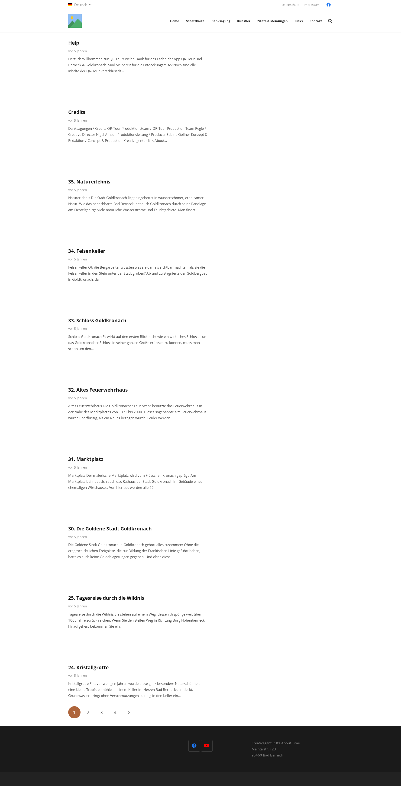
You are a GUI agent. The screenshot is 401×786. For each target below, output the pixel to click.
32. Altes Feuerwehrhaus (98, 389)
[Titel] (75, 21)
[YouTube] (207, 746)
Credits (76, 112)
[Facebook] (328, 4)
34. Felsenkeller (86, 251)
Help (73, 43)
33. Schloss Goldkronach (97, 320)
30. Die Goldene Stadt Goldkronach (110, 528)
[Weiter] (129, 712)
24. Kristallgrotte (88, 667)
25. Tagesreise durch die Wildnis (106, 598)
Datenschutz (290, 5)
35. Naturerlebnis (89, 181)
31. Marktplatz (85, 459)
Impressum (312, 5)
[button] (80, 4)
